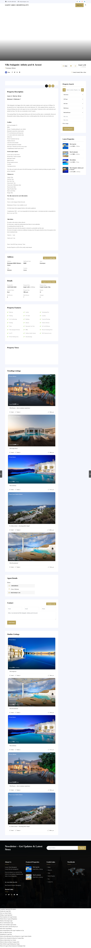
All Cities (66, 103)
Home (31, 5)
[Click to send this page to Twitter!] (15, 72)
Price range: (66, 123)
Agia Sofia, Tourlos (13, 416)
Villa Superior (12, 671)
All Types (66, 99)
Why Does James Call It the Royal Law (9, 926)
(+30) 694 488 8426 (11, 1)
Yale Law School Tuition (5, 913)
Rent (85, 72)
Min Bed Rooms (67, 112)
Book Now (79, 5)
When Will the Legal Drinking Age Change (10, 944)
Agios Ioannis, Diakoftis (14, 494)
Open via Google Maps (49, 258)
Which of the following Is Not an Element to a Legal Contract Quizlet (15, 936)
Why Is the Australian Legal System (8, 924)
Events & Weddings (49, 5)
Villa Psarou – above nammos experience (19, 408)
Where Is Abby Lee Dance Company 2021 (9, 942)
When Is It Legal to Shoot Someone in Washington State (12, 945)
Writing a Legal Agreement (6, 915)
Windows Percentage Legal (6, 920)
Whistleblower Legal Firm (6, 934)
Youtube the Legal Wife (5, 911)
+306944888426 (14, 585)
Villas (36, 5)
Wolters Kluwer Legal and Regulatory (8, 918)
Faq (48, 879)
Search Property (68, 128)
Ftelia (11, 457)
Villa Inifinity (12, 485)
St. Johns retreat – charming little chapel (19, 526)
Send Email (12, 622)
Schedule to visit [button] (51, 604)
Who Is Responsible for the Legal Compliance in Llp (12, 930)
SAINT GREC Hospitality (17, 5)
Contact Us (50, 881)
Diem (9, 72)
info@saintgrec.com (24, 1)
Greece (25, 270)
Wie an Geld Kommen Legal (6, 922)
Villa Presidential (13, 563)
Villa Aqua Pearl (13, 448)
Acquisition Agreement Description (8, 909)
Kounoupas (8, 68)
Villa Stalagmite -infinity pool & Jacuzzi (76, 168)
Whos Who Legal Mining (6, 928)
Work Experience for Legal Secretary (8, 917)
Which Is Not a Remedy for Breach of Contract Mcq (12, 938)
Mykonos (14, 68)
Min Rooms (66, 108)
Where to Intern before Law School (8, 940)
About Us (63, 5)
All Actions (66, 94)
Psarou (11, 376)
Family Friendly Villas (78, 72)
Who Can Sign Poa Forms (6, 932)
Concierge (41, 5)
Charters (57, 5)
